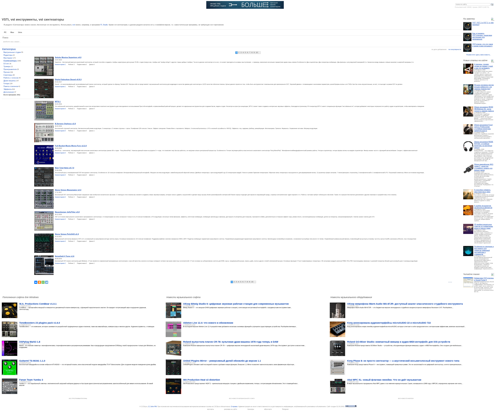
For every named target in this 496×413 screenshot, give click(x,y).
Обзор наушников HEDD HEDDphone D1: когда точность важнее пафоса (484, 109)
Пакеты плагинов (10, 86)
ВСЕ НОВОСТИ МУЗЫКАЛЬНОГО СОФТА (242, 398)
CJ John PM (152, 406)
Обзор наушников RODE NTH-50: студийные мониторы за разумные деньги (483, 145)
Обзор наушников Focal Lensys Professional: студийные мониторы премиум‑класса (483, 128)
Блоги (150, 12)
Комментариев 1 (60, 64)
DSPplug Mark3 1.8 (29, 342)
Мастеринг (8, 58)
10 (257, 52)
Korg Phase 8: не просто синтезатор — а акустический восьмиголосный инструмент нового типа (403, 361)
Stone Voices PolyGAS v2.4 (67, 234)
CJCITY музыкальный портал (17, 5)
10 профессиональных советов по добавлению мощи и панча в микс (483, 226)
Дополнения (8, 92)
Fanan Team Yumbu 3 (31, 380)
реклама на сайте (230, 409)
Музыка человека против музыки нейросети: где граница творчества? (484, 87)
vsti (73, 25)
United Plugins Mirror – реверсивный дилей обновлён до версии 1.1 (222, 361)
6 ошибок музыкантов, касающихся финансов (483, 207)
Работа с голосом (10, 78)
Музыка (53, 12)
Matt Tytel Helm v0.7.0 (64, 168)
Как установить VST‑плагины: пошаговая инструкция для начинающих (482, 36)
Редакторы (8, 55)
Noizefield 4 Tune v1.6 (64, 256)
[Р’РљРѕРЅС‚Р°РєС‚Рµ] (35, 282)
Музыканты (92, 12)
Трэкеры (7, 66)
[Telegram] (46, 282)
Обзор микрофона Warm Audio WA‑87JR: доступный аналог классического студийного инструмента (405, 304)
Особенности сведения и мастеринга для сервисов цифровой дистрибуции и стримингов (484, 250)
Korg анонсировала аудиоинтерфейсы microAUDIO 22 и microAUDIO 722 (389, 323)
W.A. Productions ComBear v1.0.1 (38, 304)
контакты (210, 409)
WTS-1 (58, 102)
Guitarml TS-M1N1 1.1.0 (32, 361)
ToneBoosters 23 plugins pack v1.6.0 (39, 323)
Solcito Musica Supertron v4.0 (68, 57)
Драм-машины (9, 81)
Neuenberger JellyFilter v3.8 (67, 212)
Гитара (6, 83)
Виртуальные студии (12, 52)
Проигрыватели (10, 69)
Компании (131, 12)
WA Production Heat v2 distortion (201, 380)
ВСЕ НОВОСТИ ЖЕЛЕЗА (406, 398)
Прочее (6, 72)
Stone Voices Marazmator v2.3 (68, 190)
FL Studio (104, 25)
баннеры (250, 409)
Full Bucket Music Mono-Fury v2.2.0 (71, 146)
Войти (470, 12)
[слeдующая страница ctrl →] (259, 52)
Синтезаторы (10, 61)
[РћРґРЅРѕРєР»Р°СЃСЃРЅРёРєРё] (39, 282)
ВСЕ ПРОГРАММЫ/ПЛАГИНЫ (78, 398)
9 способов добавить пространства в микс (482, 191)
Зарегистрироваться (482, 12)
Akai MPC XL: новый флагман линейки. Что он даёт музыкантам (384, 380)
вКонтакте (268, 409)
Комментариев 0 (60, 108)
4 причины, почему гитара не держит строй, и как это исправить (483, 66)
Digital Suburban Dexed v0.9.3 (68, 79)
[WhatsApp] (43, 282)
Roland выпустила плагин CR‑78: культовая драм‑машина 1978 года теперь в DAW (230, 342)
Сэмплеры (7, 75)
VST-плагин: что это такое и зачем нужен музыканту (482, 45)
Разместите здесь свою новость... (478, 55)
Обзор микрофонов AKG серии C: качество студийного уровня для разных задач (483, 167)
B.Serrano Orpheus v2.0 (65, 124)
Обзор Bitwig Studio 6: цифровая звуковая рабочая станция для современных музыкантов (236, 304)
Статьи (72, 12)
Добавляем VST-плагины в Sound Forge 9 (484, 279)
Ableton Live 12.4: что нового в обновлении (208, 323)
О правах (234, 406)
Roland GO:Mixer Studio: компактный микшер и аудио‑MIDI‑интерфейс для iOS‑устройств (398, 342)
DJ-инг (6, 64)
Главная (18, 12)
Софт (36, 12)
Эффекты (7, 89)
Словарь (112, 12)
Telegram (285, 409)
